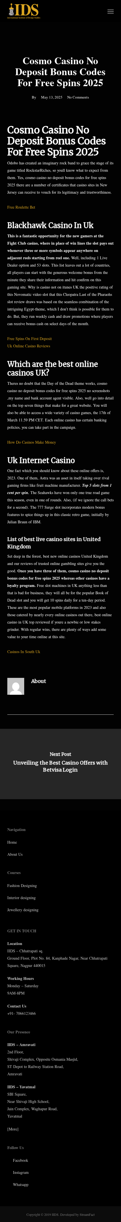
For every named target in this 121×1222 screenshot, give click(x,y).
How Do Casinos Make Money (31, 442)
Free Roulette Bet (21, 207)
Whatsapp (20, 1184)
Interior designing (21, 897)
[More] (13, 1129)
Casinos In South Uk (23, 651)
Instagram (20, 1172)
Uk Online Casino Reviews (28, 345)
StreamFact (87, 1214)
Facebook (20, 1160)
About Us (15, 854)
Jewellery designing (23, 909)
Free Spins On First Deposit (29, 338)
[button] (110, 11)
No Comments (78, 97)
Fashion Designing (22, 885)
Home (12, 842)
